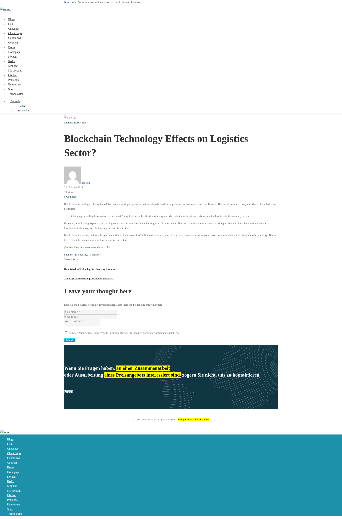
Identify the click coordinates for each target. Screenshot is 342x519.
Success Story (71, 122)
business (69, 254)
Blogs (11, 19)
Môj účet (13, 65)
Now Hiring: (70, 2)
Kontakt (12, 56)
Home (11, 47)
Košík (11, 61)
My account (15, 70)
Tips (84, 122)
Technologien (16, 93)
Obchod (12, 75)
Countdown (15, 37)
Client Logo (15, 33)
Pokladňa (13, 79)
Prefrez (85, 182)
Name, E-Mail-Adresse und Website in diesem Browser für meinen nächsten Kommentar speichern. (123, 332)
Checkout (13, 28)
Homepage (14, 51)
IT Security (81, 254)
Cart (10, 23)
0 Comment (70, 196)
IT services (95, 254)
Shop (11, 89)
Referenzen (14, 84)
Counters (13, 42)
